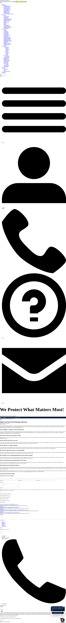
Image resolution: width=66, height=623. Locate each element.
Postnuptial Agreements (7, 43)
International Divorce (7, 27)
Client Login (4, 523)
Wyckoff (7, 54)
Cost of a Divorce (6, 16)
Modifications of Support (7, 40)
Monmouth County (7, 60)
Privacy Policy (39, 489)
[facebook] (2, 606)
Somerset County (6, 65)
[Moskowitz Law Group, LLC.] (5, 0)
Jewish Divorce (6, 18)
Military (5, 23)
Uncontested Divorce (7, 20)
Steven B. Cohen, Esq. (7, 6)
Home (3, 4)
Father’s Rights (6, 36)
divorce (11, 425)
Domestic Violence (7, 34)
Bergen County (6, 46)
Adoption (5, 30)
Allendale (7, 47)
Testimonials (4, 72)
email (38, 480)
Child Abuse (6, 31)
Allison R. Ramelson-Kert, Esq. (9, 13)
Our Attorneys (4, 5)
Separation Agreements (7, 19)
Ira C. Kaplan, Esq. (7, 9)
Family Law (4, 521)
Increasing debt (2, 437)
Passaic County (6, 63)
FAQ (4, 70)
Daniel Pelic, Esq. (6, 11)
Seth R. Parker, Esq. (7, 7)
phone (19, 480)
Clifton (7, 64)
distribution (29, 431)
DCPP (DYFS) (6, 35)
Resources (3, 67)
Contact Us (3, 525)
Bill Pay (3, 524)
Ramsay (7, 51)
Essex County (6, 55)
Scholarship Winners (7, 71)
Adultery (5, 21)
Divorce (3, 14)
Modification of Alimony (7, 39)
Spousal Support (6, 25)
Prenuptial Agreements (7, 44)
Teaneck (7, 53)
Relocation (5, 42)
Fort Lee (7, 48)
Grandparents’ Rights (7, 37)
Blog (4, 68)
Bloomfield (7, 56)
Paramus (7, 50)
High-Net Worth (6, 22)
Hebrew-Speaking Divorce (8, 26)
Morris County (6, 61)
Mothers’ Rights (6, 41)
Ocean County (6, 62)
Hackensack (8, 49)
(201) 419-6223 (22, 1)
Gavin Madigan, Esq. (7, 10)
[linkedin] (2, 609)
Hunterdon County (7, 57)
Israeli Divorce (6, 17)
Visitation (5, 45)
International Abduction (7, 38)
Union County (6, 66)
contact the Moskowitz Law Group (29, 471)
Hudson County (6, 58)
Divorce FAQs (6, 28)
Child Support (6, 33)
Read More (1, 506)
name (1, 480)
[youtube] (2, 611)
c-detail (1, 487)
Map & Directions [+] (5, 538)
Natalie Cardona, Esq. (7, 8)
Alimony (5, 24)
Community (5, 69)
